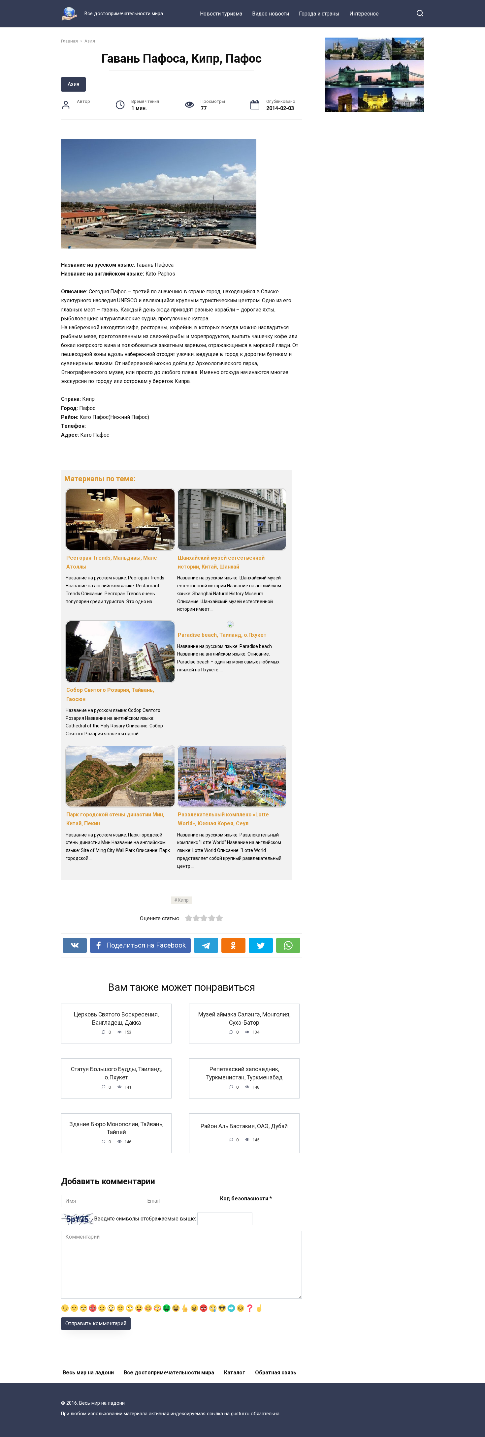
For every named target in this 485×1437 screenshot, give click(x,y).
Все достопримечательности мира (169, 1372)
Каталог (234, 1372)
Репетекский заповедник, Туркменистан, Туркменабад (244, 1073)
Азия (73, 84)
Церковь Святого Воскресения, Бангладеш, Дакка (116, 1018)
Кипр (183, 900)
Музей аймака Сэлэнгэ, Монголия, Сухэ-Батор (244, 1018)
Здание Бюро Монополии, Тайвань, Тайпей (116, 1128)
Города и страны (319, 14)
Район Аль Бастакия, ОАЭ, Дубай (244, 1126)
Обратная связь (275, 1372)
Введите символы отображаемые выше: (145, 1219)
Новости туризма (221, 14)
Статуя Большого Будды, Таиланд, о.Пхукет (116, 1073)
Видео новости (270, 14)
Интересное (364, 14)
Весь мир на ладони (88, 1372)
